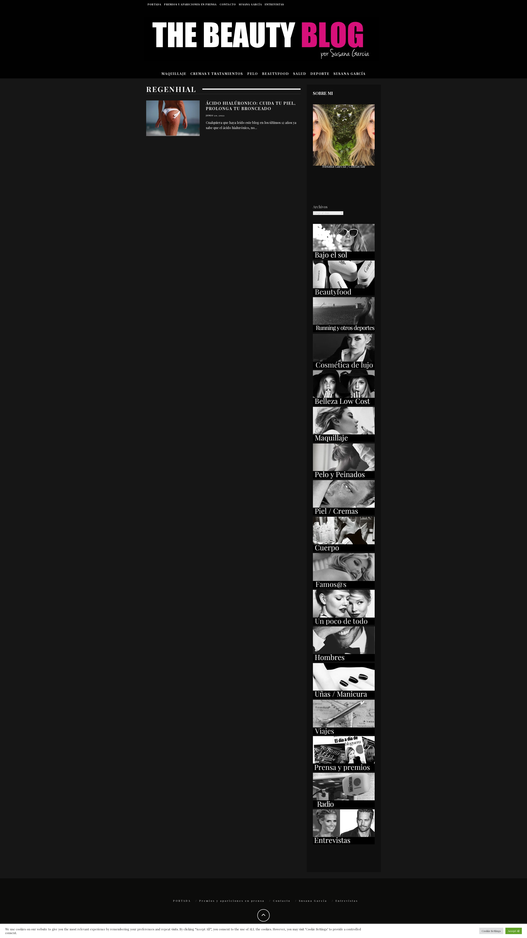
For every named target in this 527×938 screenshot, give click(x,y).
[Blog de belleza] (344, 623)
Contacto (228, 4)
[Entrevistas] (344, 842)
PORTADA (154, 4)
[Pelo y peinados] (344, 477)
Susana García (250, 4)
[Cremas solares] (344, 257)
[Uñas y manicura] (344, 696)
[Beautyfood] (344, 294)
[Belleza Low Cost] (344, 403)
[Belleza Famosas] (344, 586)
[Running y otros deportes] (344, 330)
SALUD (299, 73)
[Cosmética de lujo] (344, 367)
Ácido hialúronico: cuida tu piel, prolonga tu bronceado (251, 105)
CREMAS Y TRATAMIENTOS (216, 73)
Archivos (320, 206)
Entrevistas (274, 4)
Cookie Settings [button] (491, 931)
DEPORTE (319, 73)
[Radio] (344, 806)
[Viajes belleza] (344, 733)
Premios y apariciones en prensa (190, 4)
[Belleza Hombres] (344, 660)
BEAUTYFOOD (275, 73)
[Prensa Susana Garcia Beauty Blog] (344, 769)
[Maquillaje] (344, 440)
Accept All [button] (513, 931)
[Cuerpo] (344, 550)
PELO (252, 73)
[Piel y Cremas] (344, 513)
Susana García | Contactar (343, 166)
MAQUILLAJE (173, 73)
